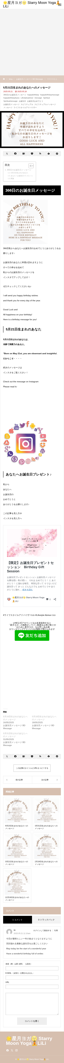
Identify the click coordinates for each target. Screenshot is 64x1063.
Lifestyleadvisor (27, 98)
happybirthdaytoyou (11, 98)
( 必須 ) (18, 964)
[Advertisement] (32, 42)
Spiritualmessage (10, 101)
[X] (11, 1050)
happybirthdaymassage (49, 95)
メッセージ (7, 107)
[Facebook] (7, 1050)
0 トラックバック (46, 920)
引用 (56, 930)
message (38, 98)
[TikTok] (20, 1050)
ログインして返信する (42, 930)
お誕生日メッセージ (11, 104)
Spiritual (46, 98)
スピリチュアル (27, 104)
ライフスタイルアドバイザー (25, 107)
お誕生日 (22, 101)
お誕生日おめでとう (35, 101)
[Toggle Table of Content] (29, 165)
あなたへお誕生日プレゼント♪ (22, 176)
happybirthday (33, 95)
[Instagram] (16, 1050)
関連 (12, 178)
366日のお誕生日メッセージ (14, 95)
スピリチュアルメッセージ (45, 104)
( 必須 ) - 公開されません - (20, 973)
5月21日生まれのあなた (19, 173)
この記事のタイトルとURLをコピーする (32, 768)
